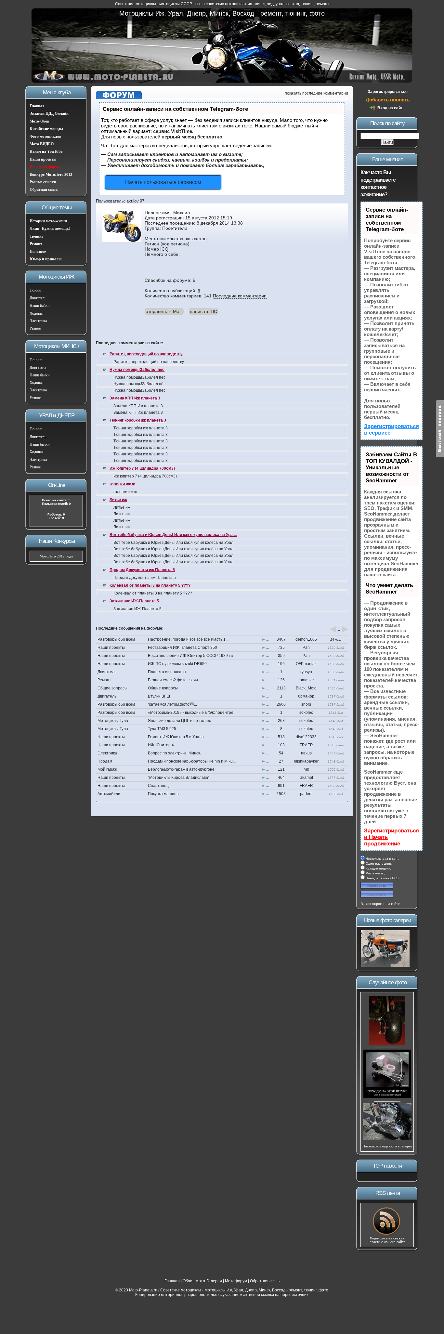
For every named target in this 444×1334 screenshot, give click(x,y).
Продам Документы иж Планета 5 (142, 570)
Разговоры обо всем (116, 639)
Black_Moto (306, 688)
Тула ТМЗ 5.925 (162, 728)
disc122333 (306, 737)
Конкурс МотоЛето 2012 (51, 174)
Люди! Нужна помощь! (50, 228)
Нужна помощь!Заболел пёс (137, 369)
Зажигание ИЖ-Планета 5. (135, 601)
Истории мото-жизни (48, 221)
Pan (306, 647)
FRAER (306, 745)
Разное (35, 328)
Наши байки (39, 305)
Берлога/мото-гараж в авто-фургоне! (181, 769)
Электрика (38, 321)
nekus (306, 753)
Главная (37, 106)
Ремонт (36, 244)
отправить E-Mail (163, 311)
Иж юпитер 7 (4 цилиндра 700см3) (142, 468)
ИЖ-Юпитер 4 (161, 745)
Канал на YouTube (46, 151)
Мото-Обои (39, 121)
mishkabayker (306, 761)
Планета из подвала (167, 672)
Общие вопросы (112, 688)
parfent (306, 793)
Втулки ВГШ (159, 696)
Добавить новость (388, 99)
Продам (105, 761)
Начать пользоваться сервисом (163, 182)
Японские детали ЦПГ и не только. (180, 720)
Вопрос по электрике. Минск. (174, 753)
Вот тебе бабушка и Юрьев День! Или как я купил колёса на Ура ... (173, 534)
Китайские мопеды (46, 128)
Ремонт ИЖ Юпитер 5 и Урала (176, 737)
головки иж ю (122, 484)
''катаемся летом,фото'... (172, 704)
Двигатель (38, 298)
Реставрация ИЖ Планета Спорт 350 (182, 647)
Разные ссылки (43, 182)
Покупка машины (163, 793)
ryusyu (306, 672)
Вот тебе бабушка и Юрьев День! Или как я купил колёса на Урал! (173, 542)
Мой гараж (107, 769)
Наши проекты (43, 159)
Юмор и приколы (45, 259)
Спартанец (158, 785)
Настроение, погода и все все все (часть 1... (188, 639)
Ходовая (37, 313)
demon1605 (306, 639)
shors (306, 704)
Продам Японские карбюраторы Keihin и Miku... (192, 761)
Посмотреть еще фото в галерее (387, 1146)
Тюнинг (36, 236)
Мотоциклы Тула (113, 720)
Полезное (38, 251)
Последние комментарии (240, 295)
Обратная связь (44, 189)
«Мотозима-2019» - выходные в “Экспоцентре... (192, 712)
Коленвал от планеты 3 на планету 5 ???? (150, 585)
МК (306, 769)
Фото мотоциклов (45, 136)
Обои (187, 1281)
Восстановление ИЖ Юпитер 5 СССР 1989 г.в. (191, 655)
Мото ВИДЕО (42, 144)
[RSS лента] (387, 1234)
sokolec (306, 712)
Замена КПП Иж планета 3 (135, 398)
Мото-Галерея (208, 1281)
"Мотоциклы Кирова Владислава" (178, 777)
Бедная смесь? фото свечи (173, 680)
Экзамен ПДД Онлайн (49, 113)
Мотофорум (236, 1281)
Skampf (306, 777)
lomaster (306, 680)
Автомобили (109, 793)
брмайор (306, 696)
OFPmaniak (306, 663)
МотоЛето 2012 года (56, 556)
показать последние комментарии (316, 93)
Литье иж (118, 499)
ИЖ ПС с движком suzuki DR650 (177, 663)
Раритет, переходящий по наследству (146, 354)
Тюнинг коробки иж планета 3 (138, 420)
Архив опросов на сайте (379, 903)
